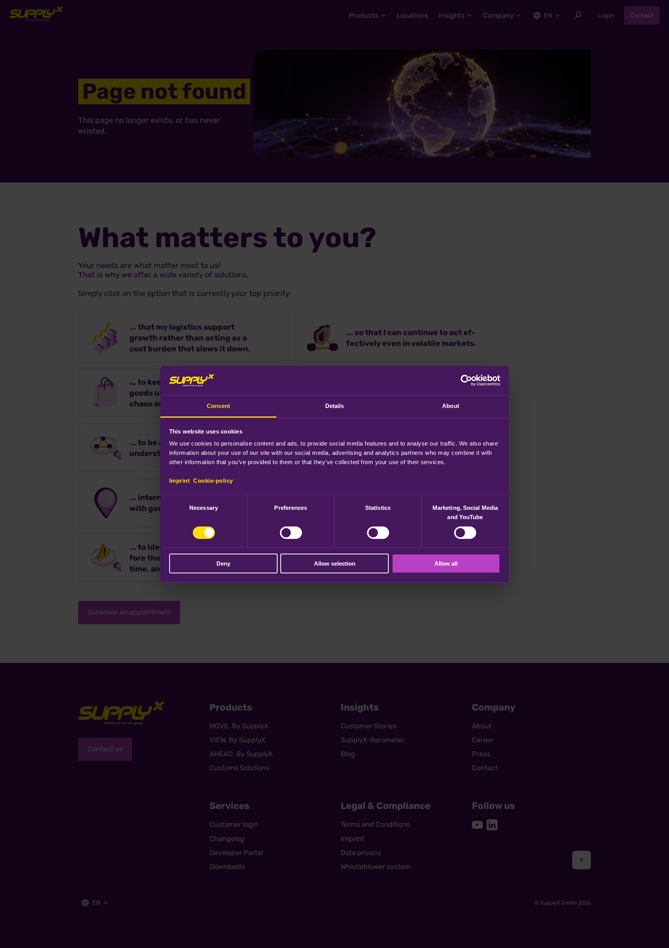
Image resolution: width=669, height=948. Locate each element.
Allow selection (334, 563)
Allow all (446, 563)
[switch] (291, 532)
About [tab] (450, 406)
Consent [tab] (218, 406)
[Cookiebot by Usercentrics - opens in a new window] (466, 380)
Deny (223, 563)
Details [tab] (334, 406)
